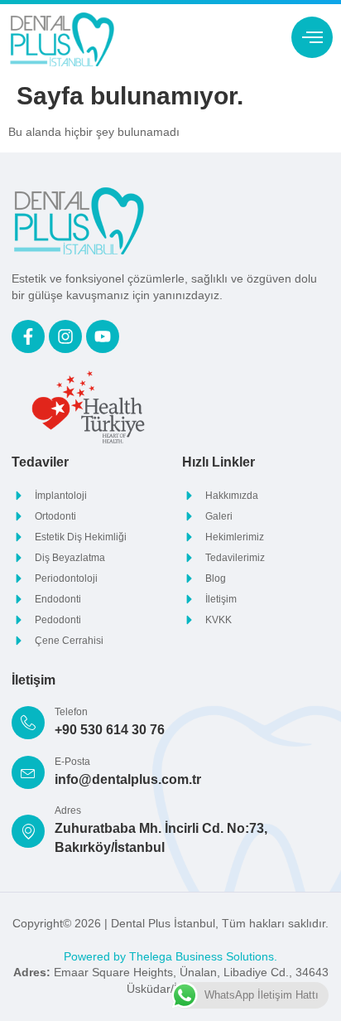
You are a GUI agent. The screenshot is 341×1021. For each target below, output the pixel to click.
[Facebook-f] (28, 336)
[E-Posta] (28, 772)
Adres (68, 810)
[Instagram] (65, 336)
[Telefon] (28, 722)
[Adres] (28, 831)
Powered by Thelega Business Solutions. (170, 956)
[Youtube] (102, 336)
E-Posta (72, 761)
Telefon (71, 712)
